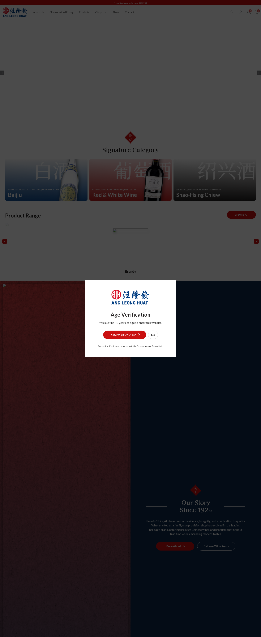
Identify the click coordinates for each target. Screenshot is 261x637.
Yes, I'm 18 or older (123, 334)
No (153, 334)
